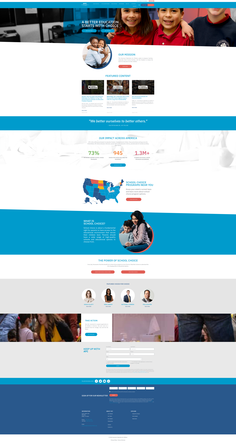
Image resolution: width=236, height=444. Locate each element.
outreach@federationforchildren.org (89, 425)
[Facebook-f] (96, 381)
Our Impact (110, 418)
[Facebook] (149, 1)
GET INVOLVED (134, 3)
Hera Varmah (108, 304)
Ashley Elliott (89, 304)
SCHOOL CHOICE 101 (96, 3)
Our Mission (110, 413)
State (107, 356)
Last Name (132, 346)
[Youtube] (152, 1)
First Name (108, 346)
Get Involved (135, 416)
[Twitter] (150, 1)
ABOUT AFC (127, 3)
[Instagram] (153, 1)
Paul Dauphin (147, 304)
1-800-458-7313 (143, 371)
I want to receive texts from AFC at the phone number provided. (123, 391)
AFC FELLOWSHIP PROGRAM (105, 3)
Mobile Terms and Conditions (143, 372)
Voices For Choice (136, 413)
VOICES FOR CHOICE (114, 3)
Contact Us (110, 427)
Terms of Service (121, 440)
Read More (84, 110)
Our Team (110, 416)
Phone (131, 351)
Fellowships (110, 421)
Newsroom (134, 418)
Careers (109, 424)
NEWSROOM (134, 6)
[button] (139, 5)
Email (107, 351)
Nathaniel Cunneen (127, 304)
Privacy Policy (135, 372)
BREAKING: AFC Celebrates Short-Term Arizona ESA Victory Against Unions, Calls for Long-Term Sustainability (118, 98)
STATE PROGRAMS (121, 3)
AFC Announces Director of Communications (139, 97)
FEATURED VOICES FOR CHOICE (118, 284)
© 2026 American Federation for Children (118, 437)
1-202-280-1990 (88, 419)
